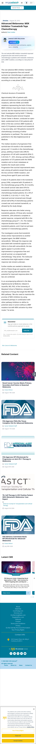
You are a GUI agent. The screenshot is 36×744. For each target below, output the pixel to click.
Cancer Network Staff (10, 426)
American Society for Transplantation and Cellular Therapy (17, 504)
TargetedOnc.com (18, 617)
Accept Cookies (18, 740)
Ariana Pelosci (8, 390)
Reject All (18, 735)
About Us (13, 665)
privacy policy (6, 335)
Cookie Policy (30, 727)
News (20, 665)
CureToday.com (18, 611)
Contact (18, 621)
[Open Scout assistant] (26, 2)
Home (6, 665)
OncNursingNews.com (18, 615)
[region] (18, 725)
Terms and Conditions (18, 623)
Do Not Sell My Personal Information (18, 628)
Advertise (18, 609)
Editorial (18, 619)
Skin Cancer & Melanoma (9, 345)
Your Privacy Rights (18, 630)
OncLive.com (18, 613)
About (18, 607)
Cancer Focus (16, 8)
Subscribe (26, 330)
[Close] (34, 709)
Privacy (18, 626)
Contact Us (28, 665)
